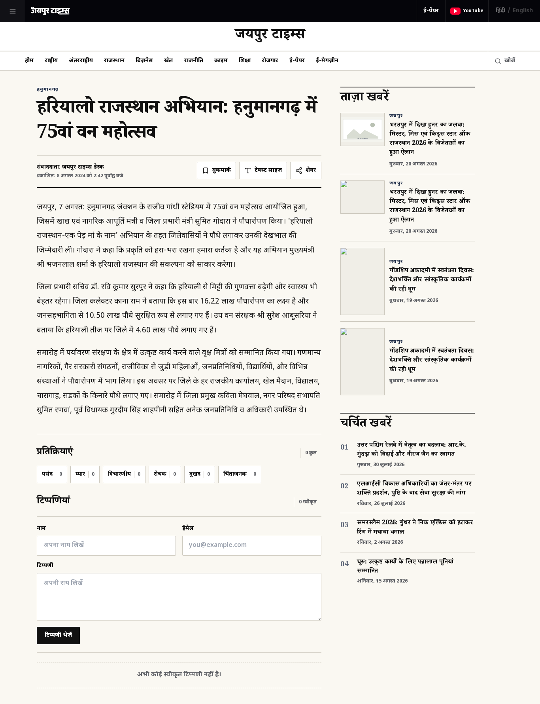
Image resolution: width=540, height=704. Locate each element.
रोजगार (270, 61)
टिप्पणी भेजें (58, 635)
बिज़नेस (144, 61)
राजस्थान (114, 61)
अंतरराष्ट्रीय (81, 61)
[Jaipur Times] (50, 11)
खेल (168, 61)
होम (29, 61)
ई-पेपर (431, 11)
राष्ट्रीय (51, 61)
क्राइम (221, 61)
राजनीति (193, 61)
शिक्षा (245, 61)
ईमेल (188, 528)
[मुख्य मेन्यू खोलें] (12, 11)
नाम (41, 528)
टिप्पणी (45, 565)
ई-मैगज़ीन (327, 61)
